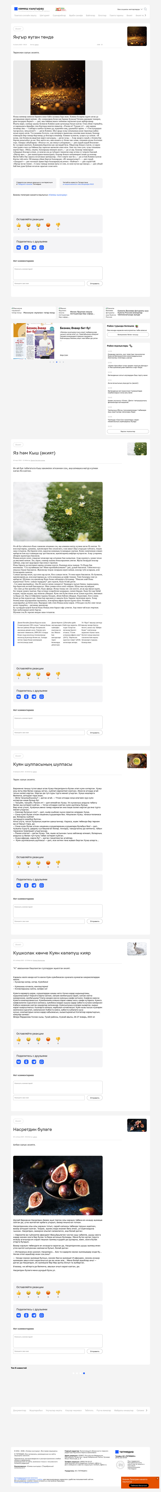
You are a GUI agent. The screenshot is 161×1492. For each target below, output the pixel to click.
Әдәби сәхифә (76, 15)
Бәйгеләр (90, 15)
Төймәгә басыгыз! (139, 1485)
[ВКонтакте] (18, 247)
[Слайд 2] (53, 362)
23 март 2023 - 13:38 (19, 460)
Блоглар (102, 15)
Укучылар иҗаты (54, 1410)
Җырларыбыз (35, 1410)
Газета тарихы (116, 15)
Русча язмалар (104, 1410)
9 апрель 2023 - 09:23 (20, 44)
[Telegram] (34, 247)
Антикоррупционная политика (26, 1478)
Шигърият (45, 15)
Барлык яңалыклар (128, 431)
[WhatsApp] (41, 247)
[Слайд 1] (50, 362)
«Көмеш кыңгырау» (57, 195)
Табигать (89, 1410)
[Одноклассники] (26, 247)
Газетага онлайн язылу (25, 15)
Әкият (129, 15)
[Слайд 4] (60, 362)
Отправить (94, 283)
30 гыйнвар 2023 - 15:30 (20, 960)
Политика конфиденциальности (26, 1482)
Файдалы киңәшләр (123, 1410)
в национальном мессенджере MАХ (78, 184)
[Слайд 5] (63, 362)
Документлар (19, 1410)
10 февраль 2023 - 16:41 (20, 771)
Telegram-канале (25, 184)
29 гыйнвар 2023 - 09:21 (20, 1137)
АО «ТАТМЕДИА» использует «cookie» (28, 1479)
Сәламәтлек (142, 1410)
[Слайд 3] (56, 362)
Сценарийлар (59, 15)
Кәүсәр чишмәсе (73, 1410)
